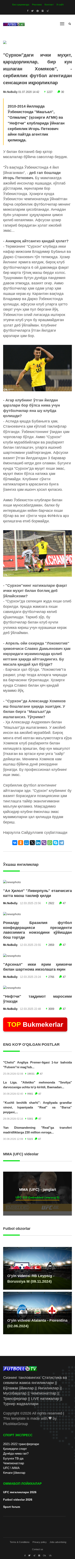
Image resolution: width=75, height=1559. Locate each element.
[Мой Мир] (26, 842)
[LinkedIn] (38, 842)
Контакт (49, 4)
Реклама (37, 4)
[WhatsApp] (49, 842)
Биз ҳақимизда (20, 4)
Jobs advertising (58, 1542)
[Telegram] (61, 842)
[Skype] (55, 842)
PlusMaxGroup (15, 1424)
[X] (32, 842)
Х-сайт (60, 4)
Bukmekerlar (35, 1024)
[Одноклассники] (20, 842)
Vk (50, 1555)
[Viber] (43, 842)
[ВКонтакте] (14, 842)
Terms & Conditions (20, 1542)
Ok (44, 1555)
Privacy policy (39, 1542)
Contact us (37, 1549)
